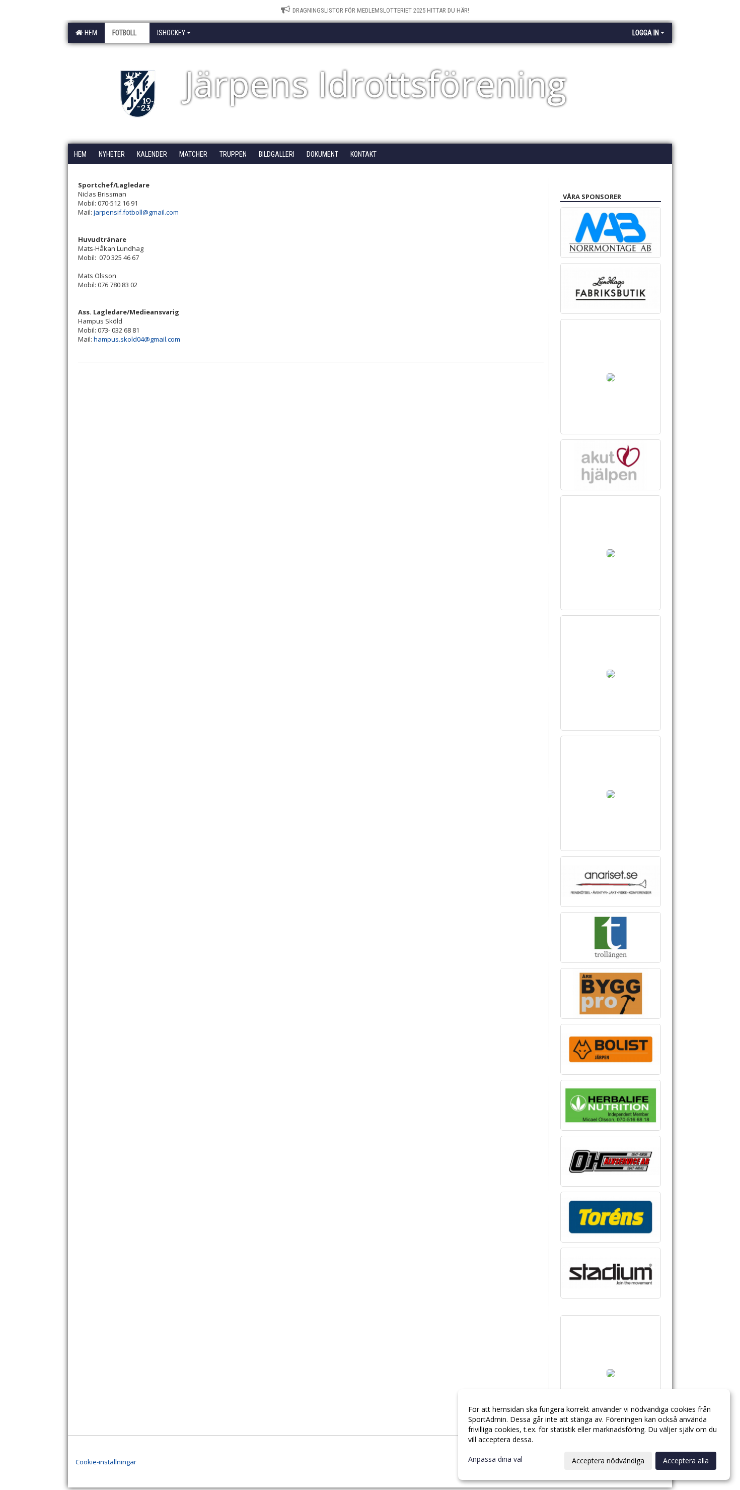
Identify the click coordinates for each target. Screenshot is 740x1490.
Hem (89, 33)
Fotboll (124, 33)
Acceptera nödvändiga (608, 1460)
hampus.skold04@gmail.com (137, 339)
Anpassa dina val (495, 1459)
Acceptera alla (686, 1460)
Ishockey (171, 33)
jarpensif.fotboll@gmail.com (136, 212)
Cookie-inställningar (106, 1461)
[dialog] (594, 1434)
